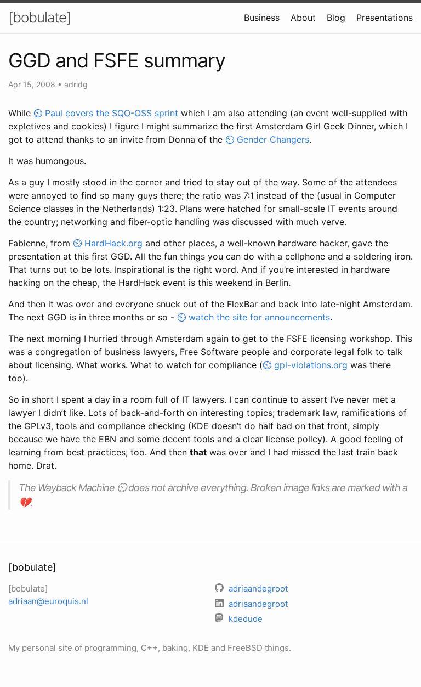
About (303, 17)
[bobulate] (39, 17)
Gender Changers (273, 139)
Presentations (384, 17)
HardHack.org (113, 243)
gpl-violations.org (311, 364)
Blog (336, 17)
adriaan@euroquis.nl (48, 601)
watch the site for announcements (259, 317)
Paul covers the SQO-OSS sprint (111, 113)
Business (262, 17)
